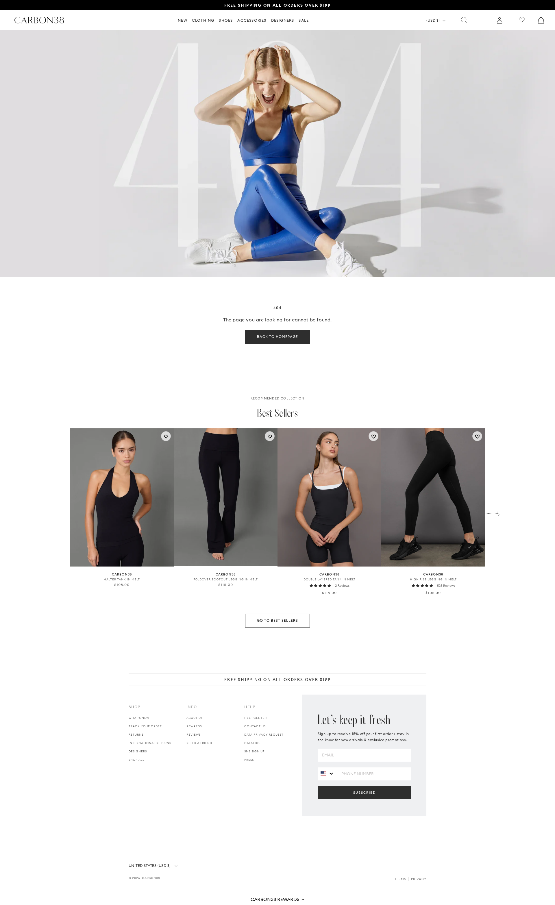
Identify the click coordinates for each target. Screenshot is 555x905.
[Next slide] (492, 512)
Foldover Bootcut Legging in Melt (225, 580)
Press (249, 760)
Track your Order (145, 726)
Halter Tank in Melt (122, 580)
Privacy (418, 879)
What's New (139, 718)
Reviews (193, 734)
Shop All (136, 760)
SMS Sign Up (254, 751)
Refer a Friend (199, 743)
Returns (136, 734)
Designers (138, 751)
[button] (277, 899)
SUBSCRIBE (364, 793)
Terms (400, 879)
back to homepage (277, 336)
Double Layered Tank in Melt (330, 580)
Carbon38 (151, 878)
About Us (194, 718)
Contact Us (255, 726)
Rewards (194, 726)
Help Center (255, 718)
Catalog (252, 743)
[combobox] (327, 773)
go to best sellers (277, 620)
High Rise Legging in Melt (433, 580)
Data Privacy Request (264, 734)
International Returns (150, 743)
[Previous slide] (63, 512)
